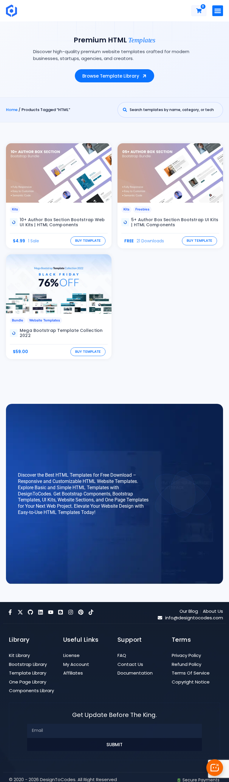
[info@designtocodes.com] (160, 617)
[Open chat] (214, 767)
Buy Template (88, 240)
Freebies (142, 209)
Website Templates (44, 320)
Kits (15, 209)
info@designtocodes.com (194, 618)
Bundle (17, 320)
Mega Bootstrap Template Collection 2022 (61, 332)
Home (12, 110)
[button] (217, 10)
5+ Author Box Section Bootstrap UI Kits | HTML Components (174, 222)
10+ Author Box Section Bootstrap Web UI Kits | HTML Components (62, 222)
